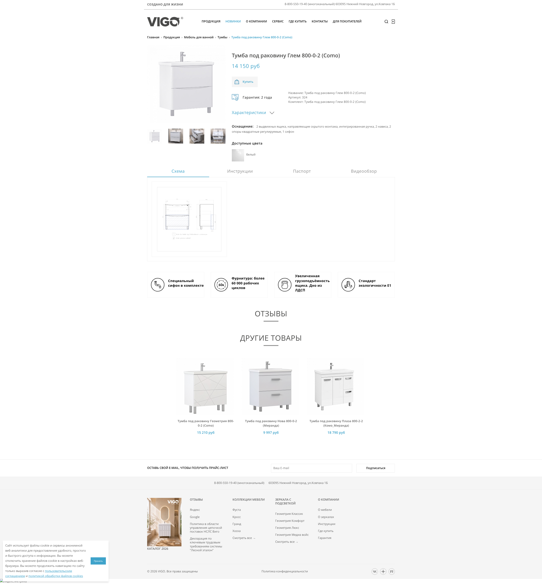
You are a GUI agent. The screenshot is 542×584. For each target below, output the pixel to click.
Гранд (236, 524)
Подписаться (375, 468)
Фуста (236, 510)
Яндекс (195, 510)
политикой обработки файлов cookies (55, 576)
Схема (178, 171)
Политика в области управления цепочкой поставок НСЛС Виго (206, 528)
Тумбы (222, 37)
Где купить (326, 531)
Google (195, 517)
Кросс (236, 517)
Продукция (171, 37)
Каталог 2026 (157, 549)
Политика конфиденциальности (284, 571)
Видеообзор (364, 171)
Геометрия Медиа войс (292, 535)
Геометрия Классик (289, 514)
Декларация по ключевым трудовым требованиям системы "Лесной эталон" (206, 544)
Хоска (236, 531)
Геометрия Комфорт (289, 521)
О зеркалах (326, 517)
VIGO (161, 571)
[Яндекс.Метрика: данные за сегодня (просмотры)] (13, 581)
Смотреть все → (244, 538)
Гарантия (325, 538)
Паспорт (302, 171)
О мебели (325, 510)
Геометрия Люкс (287, 528)
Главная (153, 37)
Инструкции (240, 171)
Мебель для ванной (199, 37)
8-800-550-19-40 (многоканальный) (239, 483)
